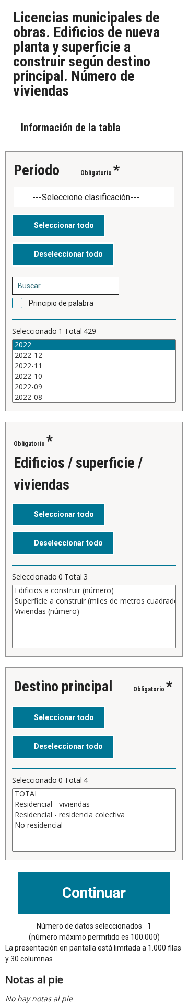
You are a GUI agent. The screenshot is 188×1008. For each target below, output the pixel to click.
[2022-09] (94, 386)
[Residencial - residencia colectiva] (94, 814)
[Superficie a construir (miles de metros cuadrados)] (94, 601)
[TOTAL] (94, 794)
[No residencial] (94, 825)
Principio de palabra (61, 303)
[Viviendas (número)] (94, 611)
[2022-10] (94, 376)
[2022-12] (94, 355)
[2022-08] (94, 397)
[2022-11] (94, 366)
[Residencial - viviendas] (94, 804)
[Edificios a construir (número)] (94, 590)
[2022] (94, 345)
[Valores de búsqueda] (107, 286)
